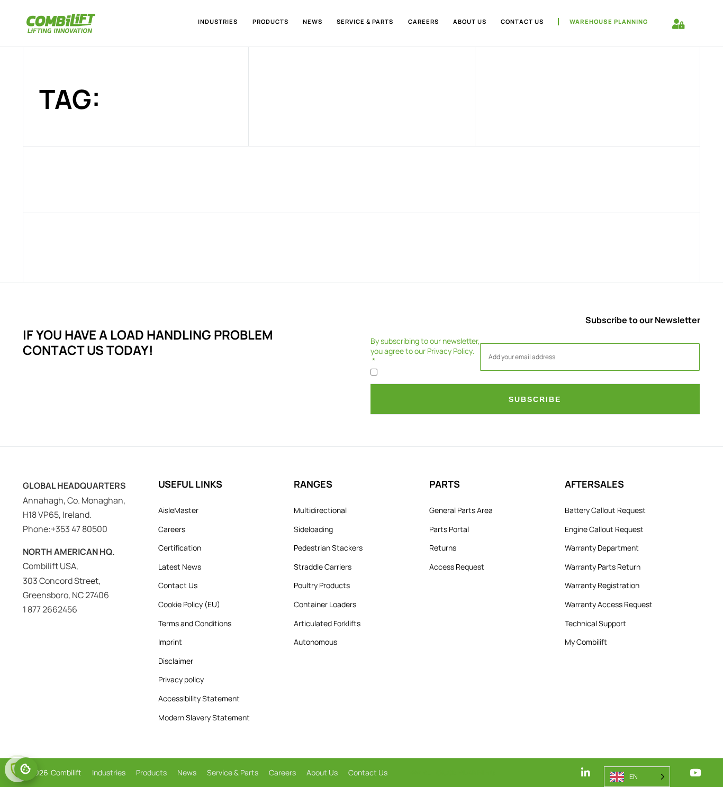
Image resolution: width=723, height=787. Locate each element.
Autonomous (315, 642)
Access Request (456, 567)
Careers (423, 21)
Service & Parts (365, 21)
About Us (469, 21)
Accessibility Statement (199, 698)
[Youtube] (695, 772)
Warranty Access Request (609, 604)
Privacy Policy (450, 351)
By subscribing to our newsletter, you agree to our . (425, 345)
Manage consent (26, 769)
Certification (179, 548)
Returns (442, 548)
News (312, 21)
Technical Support (595, 623)
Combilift (66, 772)
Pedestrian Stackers (328, 548)
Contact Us (522, 21)
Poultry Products (322, 585)
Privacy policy (181, 679)
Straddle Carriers (322, 567)
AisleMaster (178, 510)
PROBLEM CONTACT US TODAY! (148, 342)
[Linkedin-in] (586, 772)
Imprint (170, 642)
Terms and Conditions (194, 623)
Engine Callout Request (604, 529)
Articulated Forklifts (327, 623)
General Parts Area (461, 510)
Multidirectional (320, 510)
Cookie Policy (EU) (189, 604)
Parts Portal (449, 529)
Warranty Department (602, 548)
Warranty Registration (602, 585)
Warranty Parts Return (602, 567)
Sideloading (313, 529)
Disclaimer (175, 661)
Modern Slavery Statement (204, 717)
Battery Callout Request (605, 510)
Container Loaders (325, 604)
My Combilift (586, 642)
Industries (218, 21)
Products (270, 21)
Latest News (179, 567)
